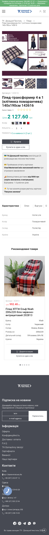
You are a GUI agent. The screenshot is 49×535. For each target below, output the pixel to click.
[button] (20, 364)
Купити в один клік (15, 147)
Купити (17, 141)
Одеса (5, 482)
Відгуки (38, 206)
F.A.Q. (4, 443)
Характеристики (10, 206)
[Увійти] (40, 11)
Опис (26, 206)
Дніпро (5, 506)
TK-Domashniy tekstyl (12, 447)
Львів (5, 494)
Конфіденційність (11, 435)
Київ (4, 471)
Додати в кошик (26, 351)
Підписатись (37, 416)
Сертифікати (8, 451)
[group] (24, 53)
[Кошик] (45, 11)
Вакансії (6, 455)
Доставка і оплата (11, 439)
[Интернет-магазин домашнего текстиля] (24, 385)
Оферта (6, 431)
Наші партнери (9, 459)
